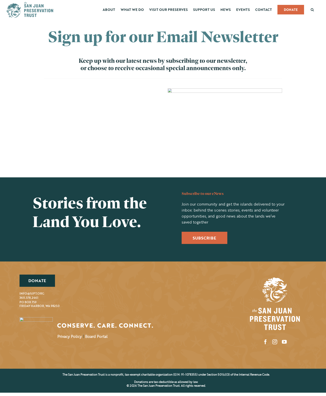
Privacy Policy (69, 336)
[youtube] (284, 341)
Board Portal (96, 336)
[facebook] (265, 341)
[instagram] (274, 341)
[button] (312, 9)
